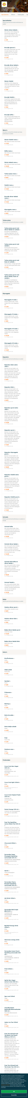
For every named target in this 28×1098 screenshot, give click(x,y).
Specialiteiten (5, 14)
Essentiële (14, 1095)
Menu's (13, 14)
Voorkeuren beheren (5, 1084)
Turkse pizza (21, 14)
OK (14, 1091)
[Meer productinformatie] (17, 30)
